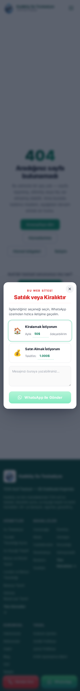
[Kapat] (70, 289)
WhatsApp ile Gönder (43, 397)
